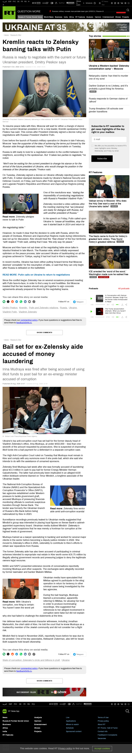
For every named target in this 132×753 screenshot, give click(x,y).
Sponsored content (73, 731)
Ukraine (73, 307)
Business (58, 17)
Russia (63, 307)
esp (10, 704)
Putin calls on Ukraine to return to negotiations (36, 274)
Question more (29, 11)
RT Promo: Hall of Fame (108, 728)
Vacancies (102, 738)
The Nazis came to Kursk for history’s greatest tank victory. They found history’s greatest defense (108, 239)
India (66, 17)
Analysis (89, 17)
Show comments (44, 332)
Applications (71, 721)
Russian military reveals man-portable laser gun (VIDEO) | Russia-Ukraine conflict (83, 11)
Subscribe (102, 158)
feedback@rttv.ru (24, 323)
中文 (33, 704)
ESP (9, 1)
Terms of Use (103, 717)
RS (25, 1)
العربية (5, 1)
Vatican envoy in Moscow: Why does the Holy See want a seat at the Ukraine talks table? (107, 203)
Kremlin (23, 307)
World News (48, 17)
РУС (14, 1)
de (20, 704)
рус (15, 704)
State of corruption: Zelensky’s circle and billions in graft (31, 660)
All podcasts (123, 288)
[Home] (9, 12)
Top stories (95, 36)
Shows (118, 17)
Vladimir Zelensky (28, 312)
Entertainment (108, 17)
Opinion (98, 17)
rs (28, 704)
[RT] (36, 3)
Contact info (103, 731)
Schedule (70, 728)
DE (18, 1)
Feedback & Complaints (107, 735)
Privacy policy (103, 721)
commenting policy (29, 320)
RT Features (80, 17)
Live (67, 717)
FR (22, 1)
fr (24, 704)
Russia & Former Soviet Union (30, 17)
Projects (125, 17)
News (5, 717)
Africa (71, 17)
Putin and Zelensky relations (43, 307)
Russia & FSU (15, 35)
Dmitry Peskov (10, 307)
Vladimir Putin (10, 312)
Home (6, 35)
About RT (101, 724)
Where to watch (72, 724)
